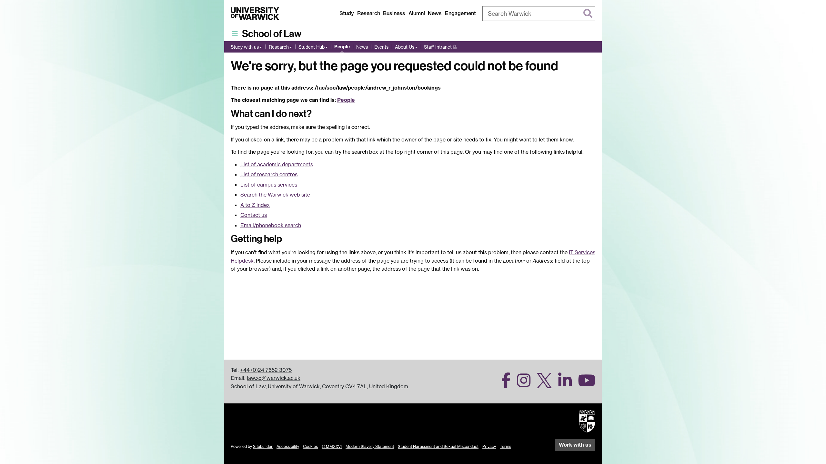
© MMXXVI (332, 446)
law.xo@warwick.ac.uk (273, 378)
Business (394, 13)
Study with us (245, 47)
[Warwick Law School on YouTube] (584, 384)
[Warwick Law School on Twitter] (542, 384)
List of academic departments (276, 164)
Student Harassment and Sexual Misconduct (438, 446)
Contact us (253, 215)
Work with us (575, 444)
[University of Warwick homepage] (254, 13)
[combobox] (538, 13)
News (435, 13)
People (342, 47)
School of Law (271, 34)
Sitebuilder (263, 446)
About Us (404, 47)
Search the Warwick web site (275, 194)
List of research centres (268, 174)
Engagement (460, 13)
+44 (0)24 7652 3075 (266, 370)
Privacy (489, 446)
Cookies (310, 446)
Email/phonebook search (270, 225)
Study (346, 13)
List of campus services (268, 184)
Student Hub (311, 47)
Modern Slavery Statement (370, 446)
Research (368, 13)
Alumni (416, 13)
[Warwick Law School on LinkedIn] (562, 384)
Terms (505, 446)
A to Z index (255, 205)
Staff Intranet (440, 47)
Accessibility (288, 446)
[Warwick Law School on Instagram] (521, 384)
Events (381, 47)
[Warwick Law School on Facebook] (503, 384)
